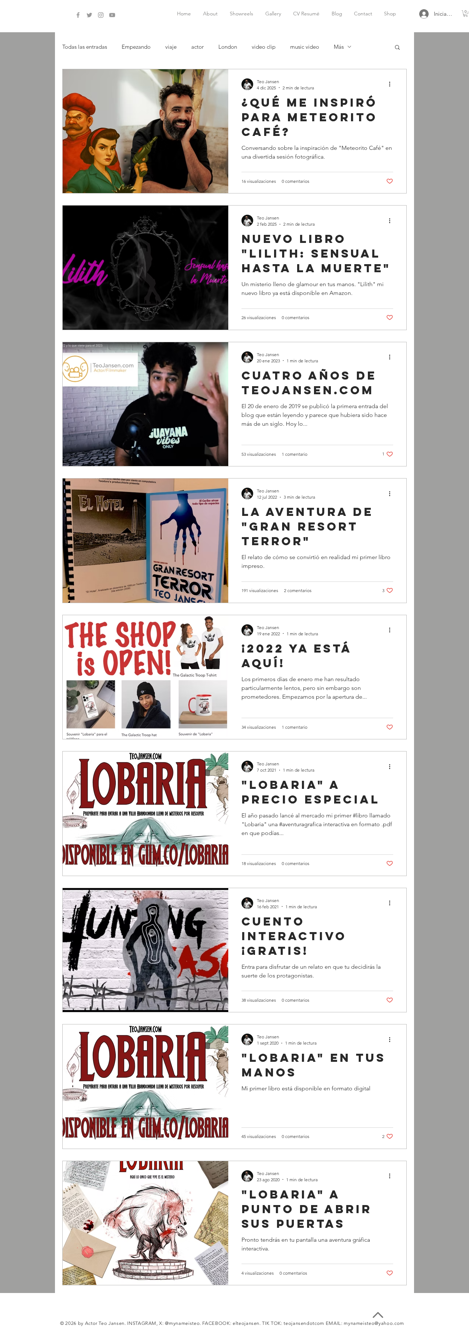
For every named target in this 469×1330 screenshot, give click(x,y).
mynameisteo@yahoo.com (374, 1323)
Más (339, 46)
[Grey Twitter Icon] (89, 15)
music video (304, 46)
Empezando (136, 46)
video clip (264, 46)
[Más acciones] (392, 84)
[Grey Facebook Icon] (78, 15)
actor (197, 46)
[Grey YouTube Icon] (112, 15)
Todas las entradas (84, 46)
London (227, 46)
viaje (171, 46)
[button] (397, 48)
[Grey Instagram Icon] (100, 15)
